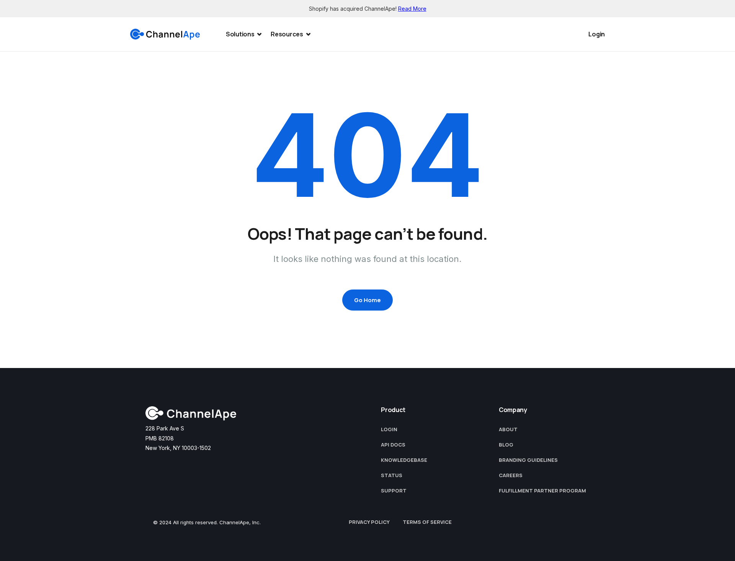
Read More (412, 8)
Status (391, 475)
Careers (511, 475)
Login (596, 34)
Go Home (367, 300)
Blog (506, 444)
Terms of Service (427, 521)
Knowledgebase (404, 459)
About (508, 429)
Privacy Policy (369, 521)
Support (394, 490)
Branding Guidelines (528, 459)
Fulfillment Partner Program (542, 490)
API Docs (393, 444)
